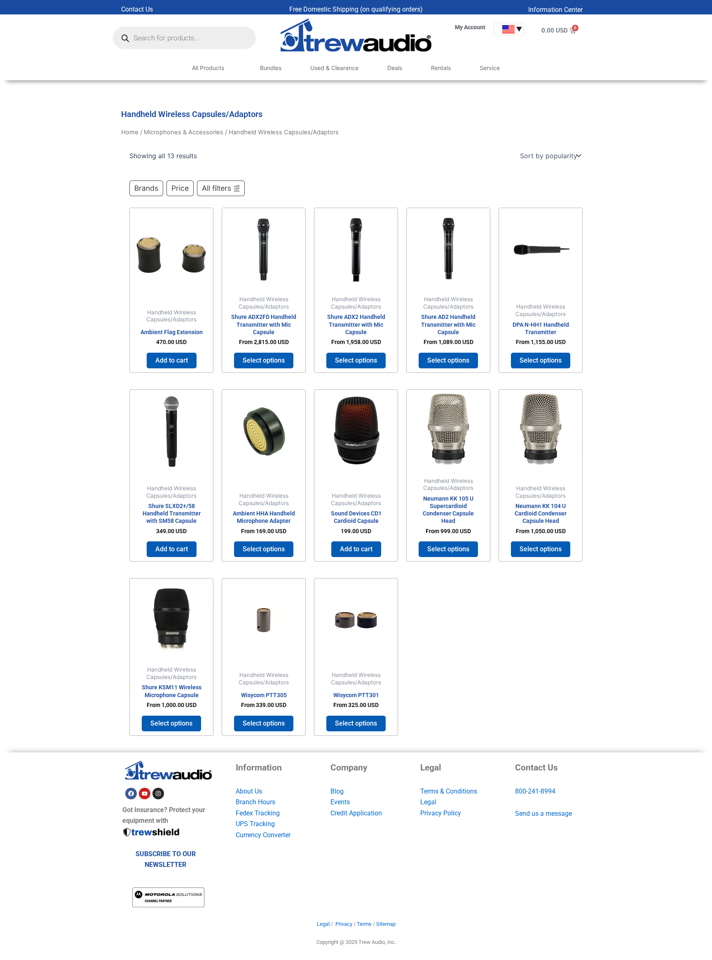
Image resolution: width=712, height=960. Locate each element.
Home (129, 132)
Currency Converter (263, 835)
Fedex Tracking (258, 813)
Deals (394, 67)
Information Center (555, 10)
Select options (264, 360)
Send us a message (543, 813)
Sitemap (386, 924)
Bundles (270, 67)
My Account (470, 27)
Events (340, 802)
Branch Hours (255, 802)
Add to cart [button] (171, 360)
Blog (337, 791)
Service (490, 67)
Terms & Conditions (448, 791)
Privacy (343, 924)
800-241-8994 (535, 791)
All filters (216, 188)
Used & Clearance (334, 67)
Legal (428, 802)
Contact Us (137, 9)
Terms (364, 924)
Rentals (441, 67)
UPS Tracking (255, 824)
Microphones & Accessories (183, 132)
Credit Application (356, 813)
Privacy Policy (440, 813)
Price (180, 188)
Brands (146, 188)
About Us (249, 791)
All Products (208, 67)
